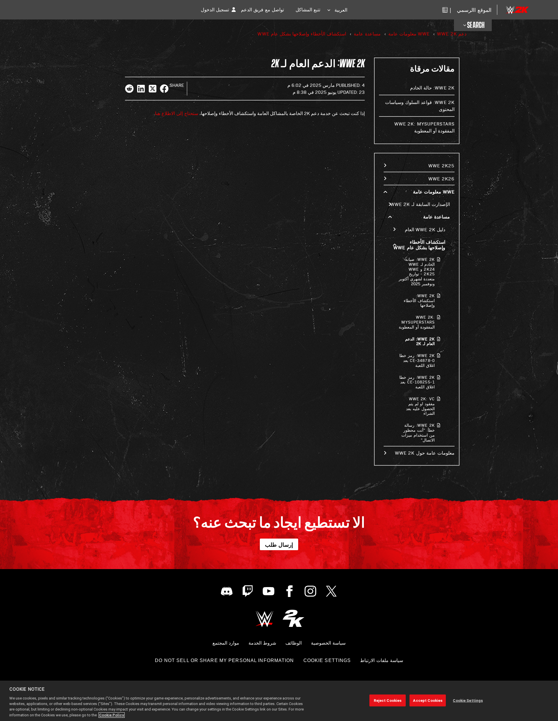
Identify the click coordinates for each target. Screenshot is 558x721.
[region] (279, 701)
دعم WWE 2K (451, 34)
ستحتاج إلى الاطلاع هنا (176, 113)
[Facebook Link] (289, 591)
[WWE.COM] (265, 618)
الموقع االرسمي (474, 9)
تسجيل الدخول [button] (215, 9)
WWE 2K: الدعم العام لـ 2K (420, 341)
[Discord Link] (227, 591)
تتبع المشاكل (308, 9)
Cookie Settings (327, 660)
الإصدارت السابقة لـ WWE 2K (420, 204)
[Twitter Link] (331, 591)
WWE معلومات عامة (409, 34)
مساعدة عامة (367, 34)
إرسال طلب (279, 544)
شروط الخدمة (262, 643)
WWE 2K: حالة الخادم (432, 88)
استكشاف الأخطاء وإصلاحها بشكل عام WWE (301, 34)
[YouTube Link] (268, 591)
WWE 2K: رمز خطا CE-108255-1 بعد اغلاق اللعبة (417, 382)
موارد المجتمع (225, 643)
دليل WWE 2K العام (425, 229)
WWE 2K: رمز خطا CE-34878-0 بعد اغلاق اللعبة (417, 360)
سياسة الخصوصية (328, 643)
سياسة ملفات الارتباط (381, 660)
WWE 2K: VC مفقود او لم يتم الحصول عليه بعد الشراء (420, 406)
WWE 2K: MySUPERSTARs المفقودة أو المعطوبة (417, 322)
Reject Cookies (387, 700)
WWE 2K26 (441, 178)
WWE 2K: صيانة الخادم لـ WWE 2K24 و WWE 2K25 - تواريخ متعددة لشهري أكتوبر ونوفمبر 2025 (417, 271)
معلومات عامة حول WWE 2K (425, 453)
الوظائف (293, 643)
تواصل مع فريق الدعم (262, 9)
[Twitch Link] (247, 591)
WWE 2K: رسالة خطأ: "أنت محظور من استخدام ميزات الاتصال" (418, 432)
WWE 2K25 (441, 165)
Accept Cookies (427, 700)
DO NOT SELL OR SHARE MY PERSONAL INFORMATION (224, 660)
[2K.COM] (293, 618)
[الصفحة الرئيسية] (517, 10)
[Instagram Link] (310, 591)
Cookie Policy (111, 715)
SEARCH (476, 25)
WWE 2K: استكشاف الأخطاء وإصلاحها (419, 300)
